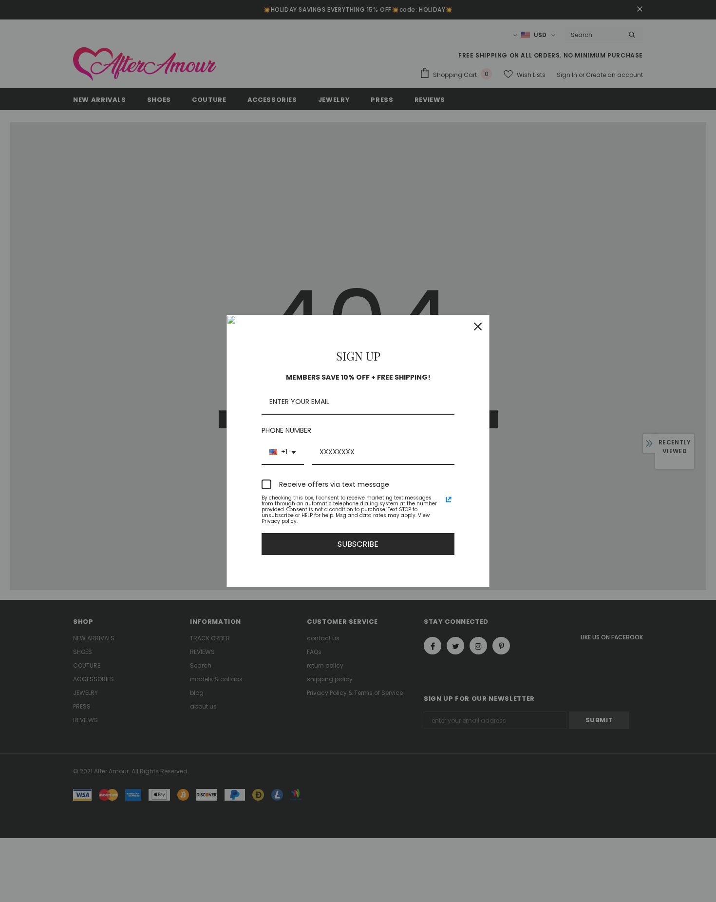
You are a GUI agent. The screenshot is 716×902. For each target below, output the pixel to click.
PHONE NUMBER (286, 430)
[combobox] (283, 452)
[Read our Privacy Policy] (448, 499)
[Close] (478, 326)
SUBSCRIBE (358, 544)
